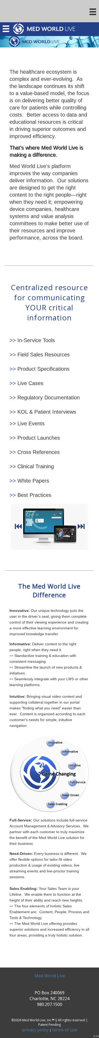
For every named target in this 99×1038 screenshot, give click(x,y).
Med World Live (49, 976)
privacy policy (35, 1030)
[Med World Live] (44, 31)
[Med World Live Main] (49, 40)
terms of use (64, 1030)
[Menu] (92, 12)
